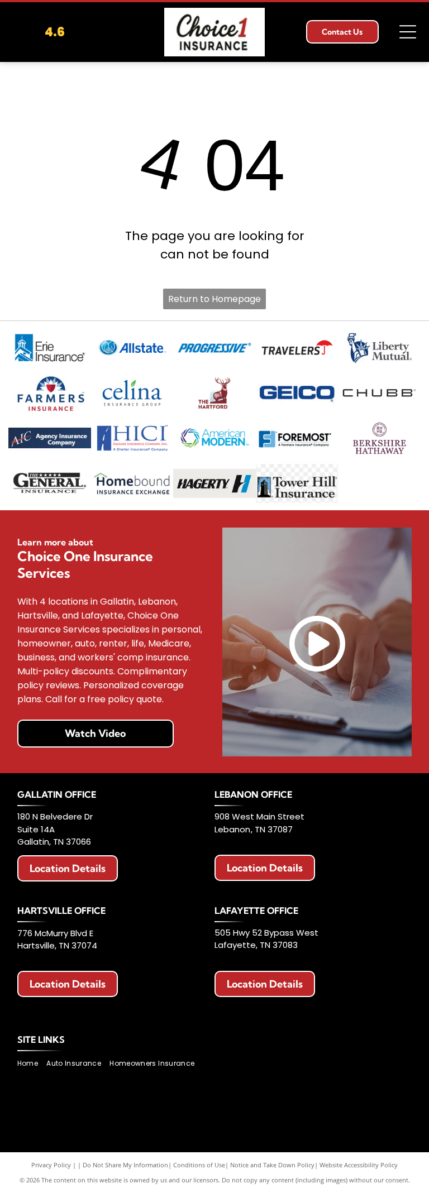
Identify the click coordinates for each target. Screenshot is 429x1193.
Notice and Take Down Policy (272, 1165)
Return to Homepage (214, 299)
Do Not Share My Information (125, 1165)
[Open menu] (407, 31)
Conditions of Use (199, 1165)
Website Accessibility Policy (359, 1165)
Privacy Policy (51, 1165)
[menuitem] (31, 1063)
